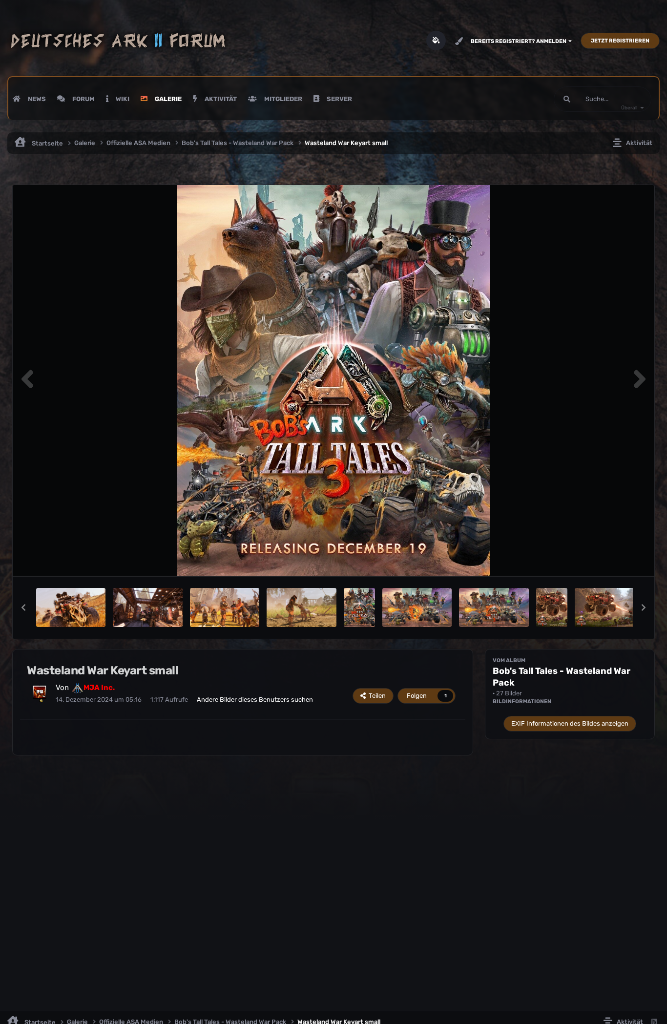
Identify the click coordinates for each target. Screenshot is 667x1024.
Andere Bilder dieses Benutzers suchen (255, 699)
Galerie (167, 99)
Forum (83, 99)
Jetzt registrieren (620, 41)
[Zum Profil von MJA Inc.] (39, 692)
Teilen (376, 695)
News (36, 99)
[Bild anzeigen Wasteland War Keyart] (417, 607)
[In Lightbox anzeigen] (333, 380)
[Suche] (567, 99)
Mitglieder (282, 99)
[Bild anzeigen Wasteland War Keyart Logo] (493, 607)
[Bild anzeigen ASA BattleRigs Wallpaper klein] (551, 607)
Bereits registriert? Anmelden (519, 41)
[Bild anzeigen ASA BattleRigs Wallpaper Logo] (609, 607)
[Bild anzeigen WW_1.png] (301, 607)
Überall (629, 108)
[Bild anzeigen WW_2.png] (70, 607)
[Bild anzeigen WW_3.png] (147, 607)
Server (338, 99)
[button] (23, 607)
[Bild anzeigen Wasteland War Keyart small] (359, 607)
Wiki (121, 99)
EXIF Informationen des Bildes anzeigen (569, 723)
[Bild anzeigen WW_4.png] (224, 607)
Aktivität (220, 99)
